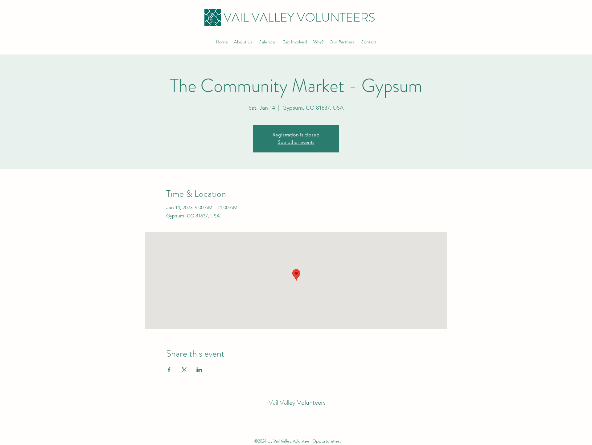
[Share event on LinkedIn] (199, 369)
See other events (296, 142)
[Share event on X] (184, 369)
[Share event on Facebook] (169, 369)
